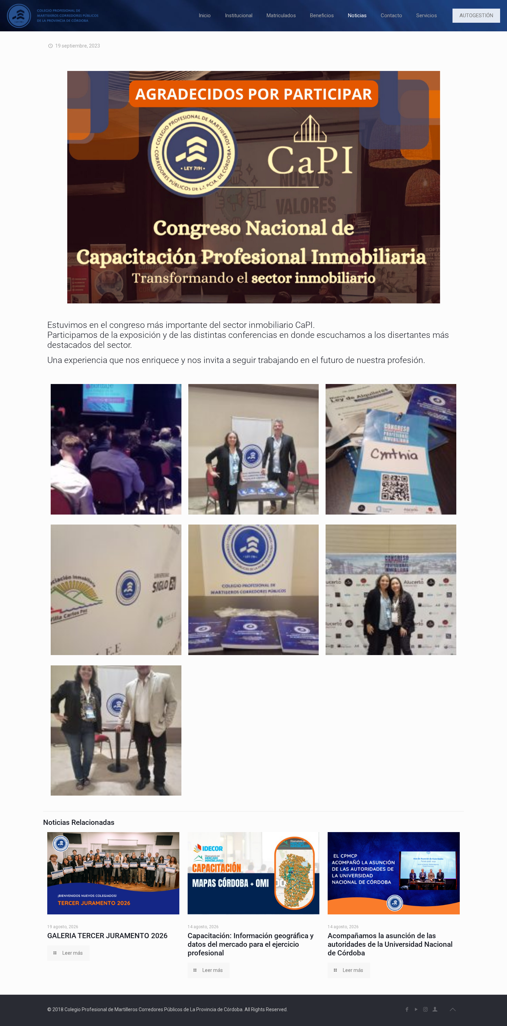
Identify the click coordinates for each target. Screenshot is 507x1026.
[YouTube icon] (416, 1009)
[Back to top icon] (452, 1009)
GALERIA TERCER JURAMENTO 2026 (107, 936)
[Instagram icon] (425, 1009)
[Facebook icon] (406, 1009)
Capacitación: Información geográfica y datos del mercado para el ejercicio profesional (251, 944)
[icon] (434, 1009)
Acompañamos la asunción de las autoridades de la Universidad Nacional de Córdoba (390, 944)
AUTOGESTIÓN (476, 15)
